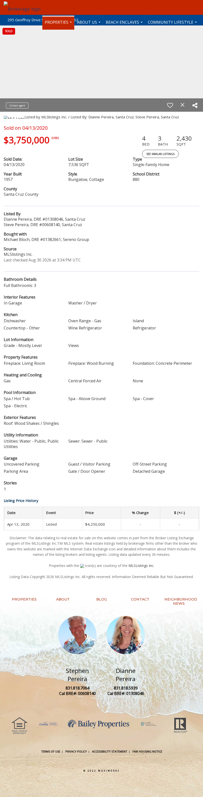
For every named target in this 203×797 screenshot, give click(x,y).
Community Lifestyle (173, 25)
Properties (59, 25)
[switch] (170, 105)
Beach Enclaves (125, 25)
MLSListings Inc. (141, 565)
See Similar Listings (160, 154)
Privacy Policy (76, 751)
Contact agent (17, 105)
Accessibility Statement (109, 751)
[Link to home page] (25, 7)
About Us (89, 25)
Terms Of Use (50, 751)
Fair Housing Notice (147, 751)
